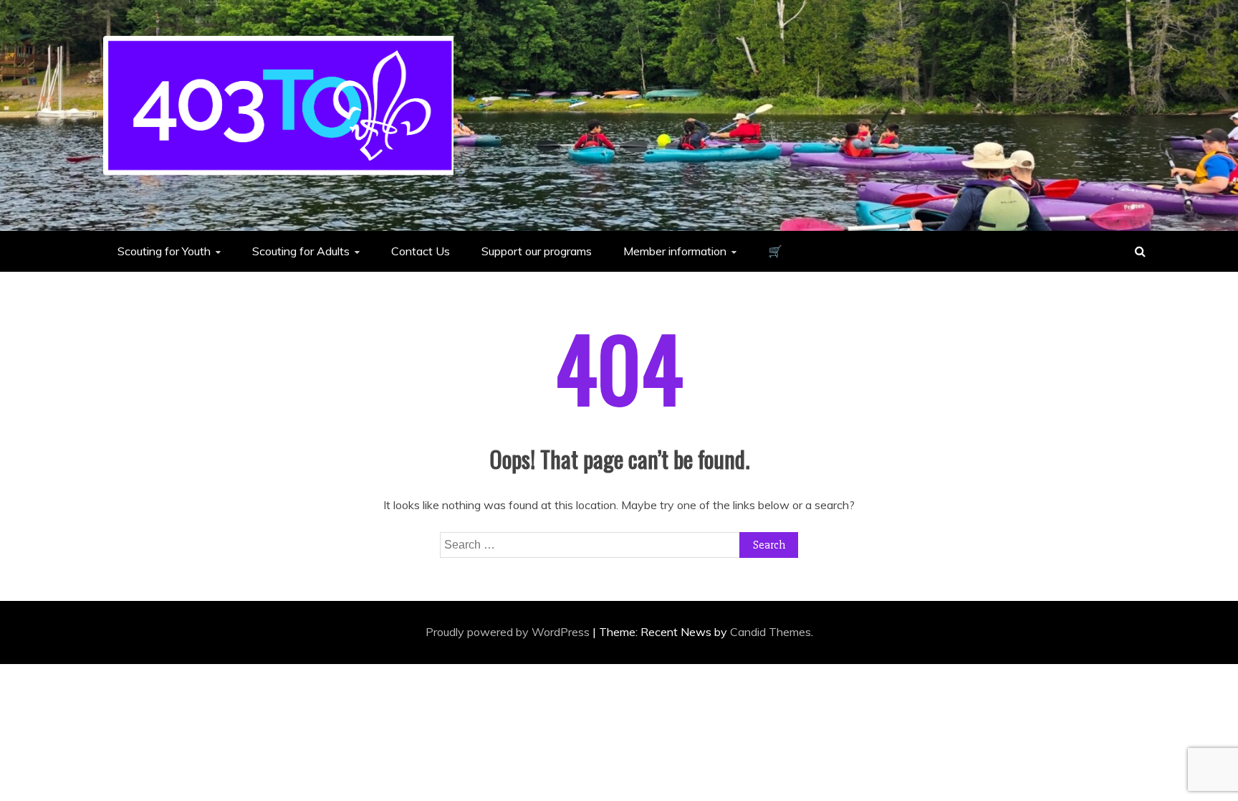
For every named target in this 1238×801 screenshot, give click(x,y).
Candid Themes (770, 632)
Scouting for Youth (164, 251)
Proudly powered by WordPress (509, 632)
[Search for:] (619, 544)
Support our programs (536, 251)
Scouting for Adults (301, 251)
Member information (674, 251)
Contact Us (420, 251)
